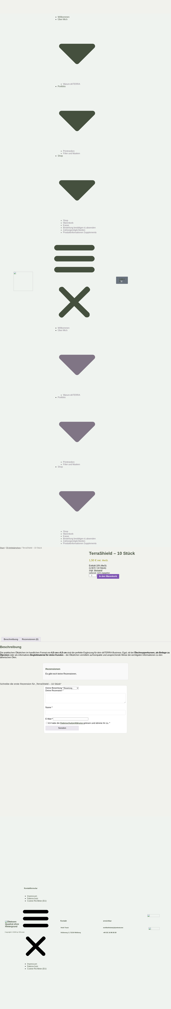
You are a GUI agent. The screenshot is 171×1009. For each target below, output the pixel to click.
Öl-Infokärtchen (13, 548)
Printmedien (69, 151)
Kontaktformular (30, 888)
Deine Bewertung (54, 688)
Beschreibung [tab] (11, 639)
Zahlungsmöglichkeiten (74, 230)
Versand (98, 570)
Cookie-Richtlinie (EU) (36, 901)
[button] (74, 280)
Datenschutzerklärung (71, 723)
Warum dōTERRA (71, 84)
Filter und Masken (71, 153)
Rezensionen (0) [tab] (30, 639)
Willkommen (63, 17)
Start (2, 548)
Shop (65, 220)
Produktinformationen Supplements (79, 232)
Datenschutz (32, 898)
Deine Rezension (54, 690)
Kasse (66, 225)
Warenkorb (68, 223)
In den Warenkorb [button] (11, 808)
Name (49, 707)
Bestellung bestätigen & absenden (79, 228)
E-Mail (49, 719)
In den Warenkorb (108, 576)
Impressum (32, 896)
